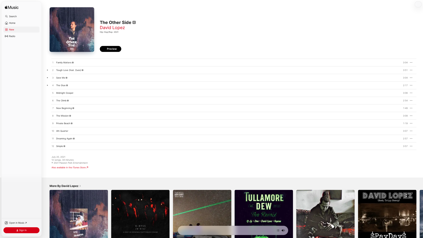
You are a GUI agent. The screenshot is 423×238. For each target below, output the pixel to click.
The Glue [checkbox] (61, 85)
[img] (12, 7)
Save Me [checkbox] (60, 77)
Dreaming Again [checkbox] (64, 138)
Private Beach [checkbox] (63, 123)
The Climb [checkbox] (61, 100)
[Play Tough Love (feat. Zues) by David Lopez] (53, 70)
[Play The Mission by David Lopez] (53, 115)
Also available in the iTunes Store (69, 167)
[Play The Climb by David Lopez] (53, 100)
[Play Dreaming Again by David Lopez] (53, 138)
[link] (65, 186)
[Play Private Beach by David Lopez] (53, 123)
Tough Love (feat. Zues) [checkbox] (68, 70)
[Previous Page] (46, 219)
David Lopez (112, 27)
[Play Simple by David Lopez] (53, 146)
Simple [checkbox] (59, 146)
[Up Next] (278, 230)
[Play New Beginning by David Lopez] (53, 108)
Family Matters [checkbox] (63, 62)
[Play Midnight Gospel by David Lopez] (53, 93)
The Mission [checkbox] (62, 115)
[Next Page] (419, 219)
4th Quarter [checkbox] (62, 131)
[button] (21, 16)
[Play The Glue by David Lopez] (53, 85)
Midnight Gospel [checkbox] (64, 93)
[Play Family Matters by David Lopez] (53, 62)
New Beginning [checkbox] (64, 108)
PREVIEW (404, 62)
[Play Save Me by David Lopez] (53, 77)
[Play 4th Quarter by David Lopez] (53, 131)
